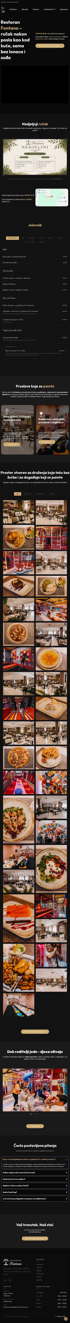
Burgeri (32, 238)
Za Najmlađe (30, 242)
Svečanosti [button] (48, 9)
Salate (50, 238)
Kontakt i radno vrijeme (9, 2)
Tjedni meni (39, 1274)
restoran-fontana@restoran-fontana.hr (16, 1307)
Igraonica (40, 494)
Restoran (27, 494)
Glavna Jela (12, 238)
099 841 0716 (8, 1301)
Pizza (41, 238)
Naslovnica (39, 1264)
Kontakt (38, 1277)
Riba (23, 238)
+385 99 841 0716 (57, 179)
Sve (17, 494)
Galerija (38, 1271)
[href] (51, 197)
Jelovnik (38, 1267)
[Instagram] (10, 1280)
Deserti (41, 242)
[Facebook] (5, 1280)
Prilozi (59, 238)
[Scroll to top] (66, 1319)
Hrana (51, 494)
